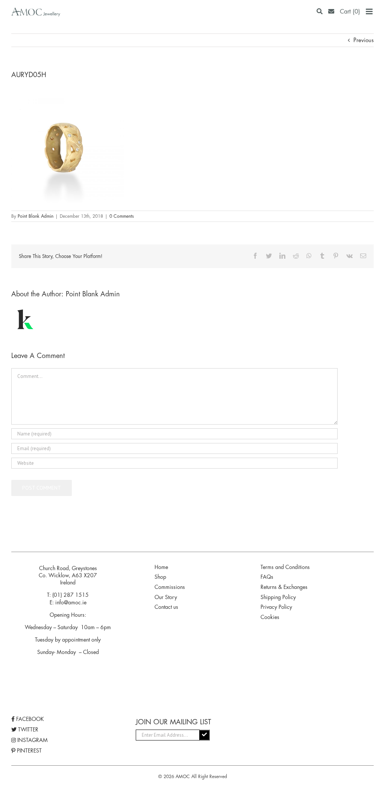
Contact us (166, 607)
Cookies (270, 617)
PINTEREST (28, 750)
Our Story (166, 597)
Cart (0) (350, 11)
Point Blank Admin (35, 216)
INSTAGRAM (32, 740)
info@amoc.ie (70, 602)
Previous (363, 40)
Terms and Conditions (285, 567)
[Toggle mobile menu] (370, 11)
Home (161, 567)
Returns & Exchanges (284, 587)
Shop (160, 577)
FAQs (267, 577)
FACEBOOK (29, 719)
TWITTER (27, 729)
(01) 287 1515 (70, 595)
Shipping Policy (278, 597)
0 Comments (121, 216)
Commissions (170, 587)
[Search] (320, 11)
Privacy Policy (276, 607)
